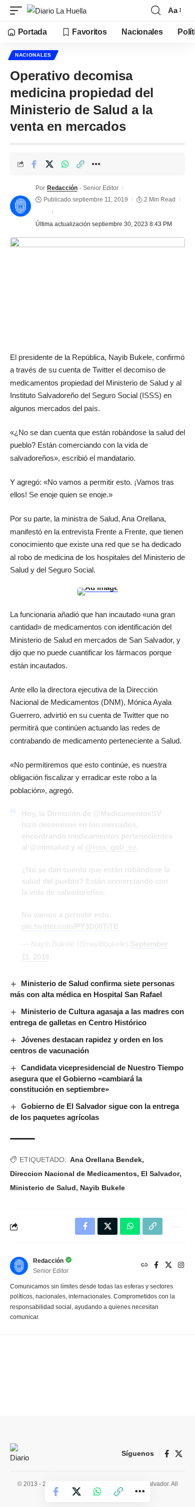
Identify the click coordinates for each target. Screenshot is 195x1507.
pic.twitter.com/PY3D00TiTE (70, 926)
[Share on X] (49, 164)
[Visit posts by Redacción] (20, 206)
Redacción (62, 188)
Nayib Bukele (102, 1188)
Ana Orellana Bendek (106, 1160)
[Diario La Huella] (56, 11)
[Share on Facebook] (34, 164)
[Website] (144, 1265)
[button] (18, 11)
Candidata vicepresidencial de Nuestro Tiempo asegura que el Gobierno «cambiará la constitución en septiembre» (97, 1078)
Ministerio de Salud (43, 1188)
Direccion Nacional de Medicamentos (73, 1174)
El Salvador (160, 1174)
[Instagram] (181, 1265)
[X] (168, 1265)
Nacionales (33, 55)
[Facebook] (156, 1265)
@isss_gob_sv (110, 847)
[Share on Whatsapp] (65, 164)
